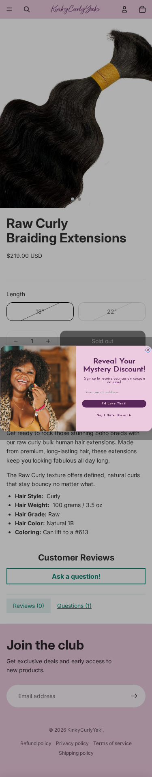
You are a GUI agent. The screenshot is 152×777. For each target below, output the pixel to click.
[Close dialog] (148, 350)
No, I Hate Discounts (114, 415)
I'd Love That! (113, 403)
